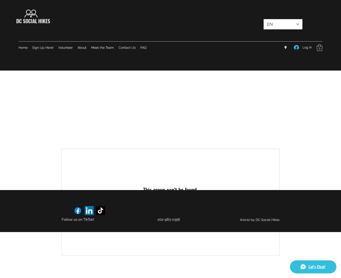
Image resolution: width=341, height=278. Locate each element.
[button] (319, 47)
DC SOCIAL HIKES (33, 21)
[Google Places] (285, 47)
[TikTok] (100, 210)
